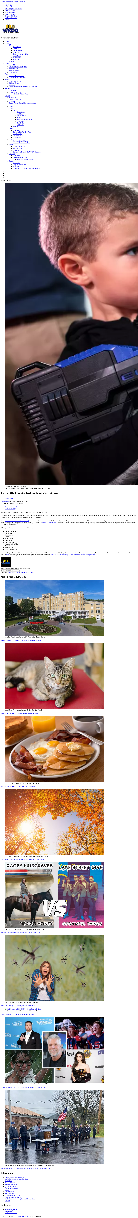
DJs (10, 45)
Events (7, 79)
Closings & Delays (11, 16)
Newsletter (12, 97)
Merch (7, 19)
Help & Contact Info (15, 99)
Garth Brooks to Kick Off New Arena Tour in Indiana (18, 1014)
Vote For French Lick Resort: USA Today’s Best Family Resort (21, 640)
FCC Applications (10, 1186)
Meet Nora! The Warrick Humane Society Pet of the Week (19, 713)
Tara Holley (17, 58)
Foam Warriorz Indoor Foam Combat (17, 521)
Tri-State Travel (10, 10)
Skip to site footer (19, 2)
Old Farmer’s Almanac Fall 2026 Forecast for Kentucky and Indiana (22, 859)
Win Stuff (8, 88)
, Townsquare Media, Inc (21, 1216)
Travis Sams (17, 47)
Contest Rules (9, 1192)
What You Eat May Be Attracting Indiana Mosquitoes (18, 1005)
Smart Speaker (13, 68)
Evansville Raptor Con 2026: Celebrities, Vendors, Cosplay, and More (23, 1087)
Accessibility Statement (12, 1195)
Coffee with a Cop (11, 18)
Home (7, 41)
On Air (7, 43)
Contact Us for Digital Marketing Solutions (22, 103)
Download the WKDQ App (18, 67)
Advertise (12, 101)
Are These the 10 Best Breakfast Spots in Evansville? (18, 786)
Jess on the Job (17, 50)
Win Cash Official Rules (20, 94)
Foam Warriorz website (49, 522)
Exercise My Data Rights (13, 1197)
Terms (7, 1190)
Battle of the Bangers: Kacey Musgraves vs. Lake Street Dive (20, 932)
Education (11, 572)
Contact (7, 96)
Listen (7, 63)
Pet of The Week (10, 12)
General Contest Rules (16, 92)
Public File (8, 1181)
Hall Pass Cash (9, 7)
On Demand (13, 72)
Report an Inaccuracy (11, 1188)
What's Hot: (8, 5)
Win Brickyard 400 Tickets (13, 9)
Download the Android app (17, 77)
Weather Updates (10, 14)
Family (18, 572)
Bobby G (16, 52)
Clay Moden (17, 56)
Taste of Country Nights (20, 54)
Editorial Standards (11, 1184)
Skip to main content (7, 2)
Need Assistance (10, 1182)
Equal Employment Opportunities (15, 1177)
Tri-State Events (14, 83)
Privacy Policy (9, 1193)
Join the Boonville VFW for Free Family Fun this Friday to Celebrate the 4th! (25, 1168)
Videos (23, 572)
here (7, 555)
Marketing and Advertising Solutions (16, 1179)
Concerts (12, 85)
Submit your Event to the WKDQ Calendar (23, 87)
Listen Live (12, 65)
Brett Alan (16, 59)
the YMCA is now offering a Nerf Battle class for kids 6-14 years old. (73, 555)
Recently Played (14, 70)
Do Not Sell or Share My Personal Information (20, 1199)
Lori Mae (16, 48)
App (6, 74)
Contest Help (13, 90)
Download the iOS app (16, 76)
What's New (30, 572)
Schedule (12, 61)
